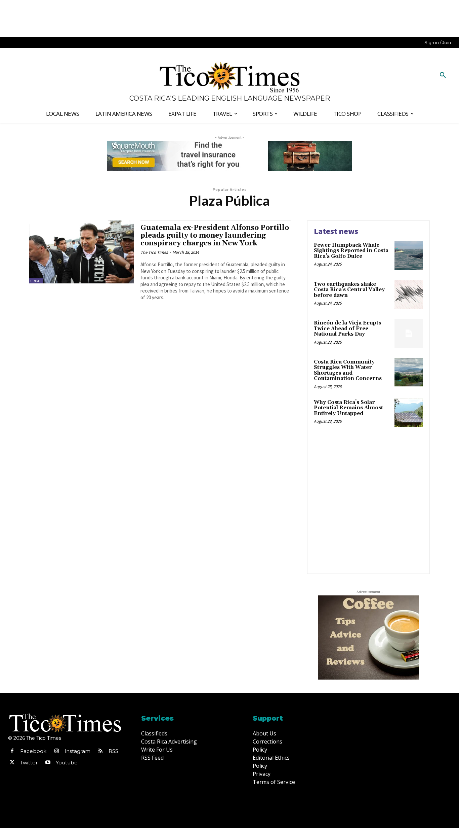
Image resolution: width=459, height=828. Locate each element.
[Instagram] (56, 751)
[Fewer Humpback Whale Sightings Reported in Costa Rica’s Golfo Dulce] (408, 255)
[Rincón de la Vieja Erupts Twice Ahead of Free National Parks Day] (408, 333)
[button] (443, 75)
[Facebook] (12, 751)
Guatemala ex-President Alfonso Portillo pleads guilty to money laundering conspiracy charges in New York (214, 235)
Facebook (33, 751)
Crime (36, 281)
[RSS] (100, 751)
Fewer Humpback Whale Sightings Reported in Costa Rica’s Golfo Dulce (351, 251)
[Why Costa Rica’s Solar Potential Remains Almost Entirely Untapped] (408, 413)
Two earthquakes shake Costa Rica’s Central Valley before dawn (349, 290)
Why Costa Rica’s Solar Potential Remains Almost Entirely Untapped (348, 408)
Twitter (29, 762)
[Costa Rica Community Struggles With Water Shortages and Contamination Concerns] (408, 372)
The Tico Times (154, 252)
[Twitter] (12, 763)
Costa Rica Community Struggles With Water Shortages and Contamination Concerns (348, 370)
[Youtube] (48, 763)
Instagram (77, 751)
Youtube (67, 762)
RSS (113, 751)
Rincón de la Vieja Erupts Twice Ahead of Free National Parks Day (347, 328)
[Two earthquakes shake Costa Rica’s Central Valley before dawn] (408, 294)
